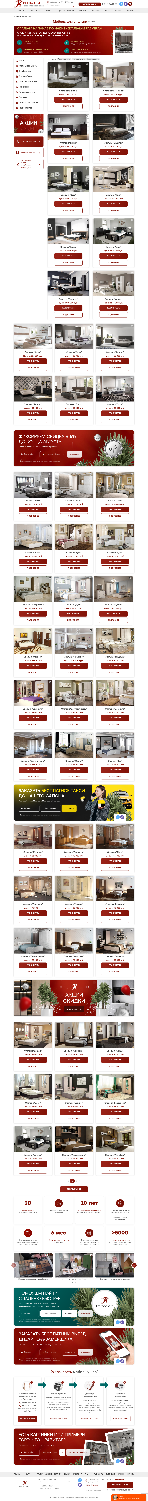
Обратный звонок (120, 1485)
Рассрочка (95, 11)
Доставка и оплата (66, 11)
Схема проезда (91, 1485)
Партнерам (110, 1474)
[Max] (126, 4)
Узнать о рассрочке (89, 1419)
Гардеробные (25, 76)
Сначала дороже (93, 59)
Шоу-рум (82, 11)
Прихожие (24, 87)
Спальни (27, 16)
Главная (22, 11)
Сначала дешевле (78, 59)
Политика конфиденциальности (62, 1497)
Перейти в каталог (120, 1419)
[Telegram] (121, 4)
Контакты (130, 11)
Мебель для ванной (28, 103)
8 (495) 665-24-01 (109, 1)
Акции (107, 11)
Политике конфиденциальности (30, 461)
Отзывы (118, 11)
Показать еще (74, 1189)
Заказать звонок (90, 4)
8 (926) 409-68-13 (109, 7)
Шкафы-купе (25, 71)
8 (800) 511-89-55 (109, 4)
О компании (35, 11)
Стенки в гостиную (28, 82)
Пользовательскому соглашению (50, 461)
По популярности (64, 59)
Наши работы (25, 108)
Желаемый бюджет (54, 454)
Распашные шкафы (28, 66)
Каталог (49, 11)
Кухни (21, 61)
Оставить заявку (27, 1419)
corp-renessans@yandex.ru (120, 1490)
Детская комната (27, 92)
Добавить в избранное (93, 1490)
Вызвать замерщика (58, 1419)
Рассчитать (68, 100)
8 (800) (115, 1480)
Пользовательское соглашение (86, 1497)
